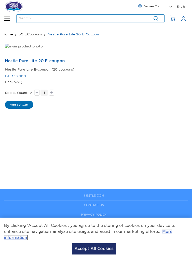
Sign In (183, 18)
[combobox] (90, 18)
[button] (182, 6)
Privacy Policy (94, 214)
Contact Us (94, 205)
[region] (96, 237)
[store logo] (13, 6)
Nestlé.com (94, 195)
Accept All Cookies (94, 249)
